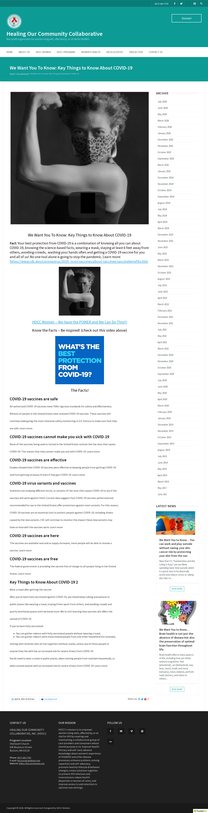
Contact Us (155, 52)
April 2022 (162, 297)
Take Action (136, 52)
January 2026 (164, 133)
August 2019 (164, 449)
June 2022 (163, 291)
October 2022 (164, 272)
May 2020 (162, 392)
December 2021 (165, 316)
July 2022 (162, 285)
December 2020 (165, 354)
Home (9, 52)
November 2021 (165, 323)
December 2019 (165, 424)
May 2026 (162, 114)
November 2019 (165, 430)
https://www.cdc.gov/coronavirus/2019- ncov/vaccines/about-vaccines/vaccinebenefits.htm (79, 261)
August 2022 (164, 278)
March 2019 (163, 481)
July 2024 (162, 209)
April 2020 (162, 399)
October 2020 (164, 367)
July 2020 (162, 380)
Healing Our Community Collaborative (54, 33)
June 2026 (163, 107)
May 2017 (162, 487)
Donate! (187, 18)
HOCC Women (43, 52)
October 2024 (164, 190)
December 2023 (165, 234)
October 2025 (164, 152)
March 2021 (163, 348)
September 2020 (166, 373)
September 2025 (166, 158)
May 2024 (162, 215)
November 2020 (165, 361)
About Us (24, 52)
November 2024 (165, 183)
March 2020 (163, 405)
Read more (177, 588)
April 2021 (162, 342)
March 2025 (163, 164)
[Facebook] (174, 3)
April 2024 (162, 221)
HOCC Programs (66, 52)
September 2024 (166, 196)
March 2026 (163, 120)
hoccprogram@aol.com (28, 760)
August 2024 (164, 202)
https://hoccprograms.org (32, 763)
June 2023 (163, 247)
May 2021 (162, 335)
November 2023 (165, 240)
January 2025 (164, 171)
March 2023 (163, 259)
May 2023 (162, 253)
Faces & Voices (114, 52)
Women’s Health (90, 52)
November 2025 (165, 145)
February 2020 (165, 411)
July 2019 (162, 456)
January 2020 (164, 418)
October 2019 (164, 437)
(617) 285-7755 (162, 3)
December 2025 (165, 139)
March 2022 (163, 304)
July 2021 (162, 329)
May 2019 (162, 468)
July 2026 (162, 101)
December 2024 (165, 177)
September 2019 (166, 443)
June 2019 (163, 462)
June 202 (162, 494)
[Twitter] (181, 3)
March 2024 (163, 228)
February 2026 (165, 126)
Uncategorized (23, 73)
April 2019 (162, 475)
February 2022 (165, 310)
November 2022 (165, 266)
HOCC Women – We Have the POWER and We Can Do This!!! (79, 321)
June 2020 (163, 386)
